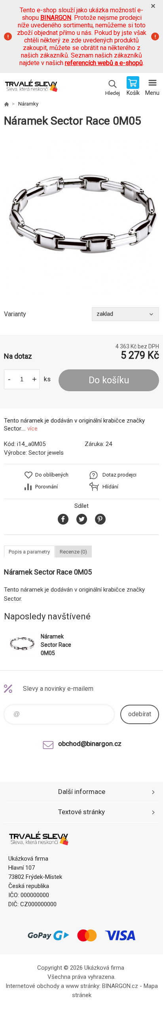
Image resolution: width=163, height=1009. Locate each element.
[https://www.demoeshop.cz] (6, 104)
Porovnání (46, 487)
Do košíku (109, 380)
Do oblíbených (51, 475)
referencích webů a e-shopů (104, 63)
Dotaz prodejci (119, 475)
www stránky (82, 986)
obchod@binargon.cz (89, 744)
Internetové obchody (32, 986)
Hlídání (110, 487)
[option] (81, 217)
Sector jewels (46, 452)
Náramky (28, 104)
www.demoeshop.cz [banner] (31, 87)
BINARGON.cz (120, 986)
